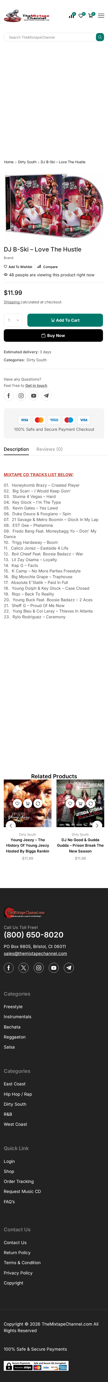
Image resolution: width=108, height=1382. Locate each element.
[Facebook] (9, 396)
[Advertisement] (54, 99)
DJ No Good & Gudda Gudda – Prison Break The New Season (80, 845)
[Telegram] (46, 396)
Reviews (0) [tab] (49, 449)
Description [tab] (16, 449)
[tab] (16, 450)
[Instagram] (21, 396)
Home (9, 162)
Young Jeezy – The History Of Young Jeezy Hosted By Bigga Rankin (27, 845)
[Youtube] (34, 396)
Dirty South (27, 162)
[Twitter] (24, 968)
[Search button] (100, 37)
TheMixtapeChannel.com (67, 1324)
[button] (11, 826)
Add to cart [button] (27, 803)
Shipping (12, 302)
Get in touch (36, 385)
